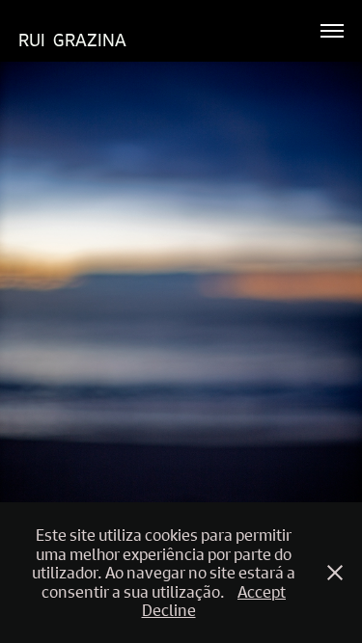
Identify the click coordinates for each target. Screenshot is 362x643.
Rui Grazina (72, 40)
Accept (261, 591)
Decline (169, 610)
